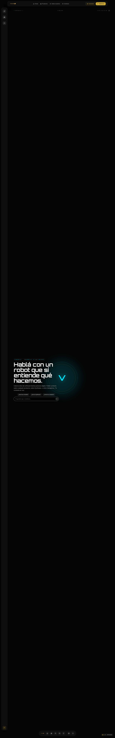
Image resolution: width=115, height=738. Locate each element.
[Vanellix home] (13, 4)
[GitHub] (63, 733)
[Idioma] (69, 733)
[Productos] (51, 733)
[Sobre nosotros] (55, 733)
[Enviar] (56, 399)
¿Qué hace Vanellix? (23, 394)
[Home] (47, 733)
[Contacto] (59, 733)
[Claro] (73, 733)
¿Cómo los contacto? (49, 394)
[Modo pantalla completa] (109, 10)
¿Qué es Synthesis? (36, 394)
